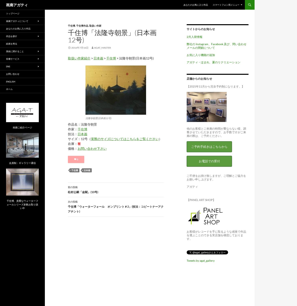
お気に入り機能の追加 (201, 55)
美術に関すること (15, 51)
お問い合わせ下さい (92, 148)
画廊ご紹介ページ (22, 127)
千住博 (71, 25)
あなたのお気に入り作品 (195, 4)
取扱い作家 (95, 25)
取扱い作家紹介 (79, 58)
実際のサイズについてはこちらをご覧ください (125, 139)
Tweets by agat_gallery (201, 260)
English (10, 81)
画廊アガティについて (17, 21)
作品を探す (11, 36)
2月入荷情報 (194, 37)
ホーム (9, 89)
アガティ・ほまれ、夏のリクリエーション (213, 62)
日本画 (98, 58)
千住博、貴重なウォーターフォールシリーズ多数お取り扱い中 (22, 204)
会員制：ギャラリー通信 (22, 162)
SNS (8, 66)
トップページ (12, 13)
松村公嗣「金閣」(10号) (83, 190)
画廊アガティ (17, 5)
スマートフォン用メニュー (226, 4)
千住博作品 (82, 25)
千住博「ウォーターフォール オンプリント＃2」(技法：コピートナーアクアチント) (116, 206)
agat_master (102, 47)
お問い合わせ (12, 74)
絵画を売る (11, 43)
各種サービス (12, 58)
